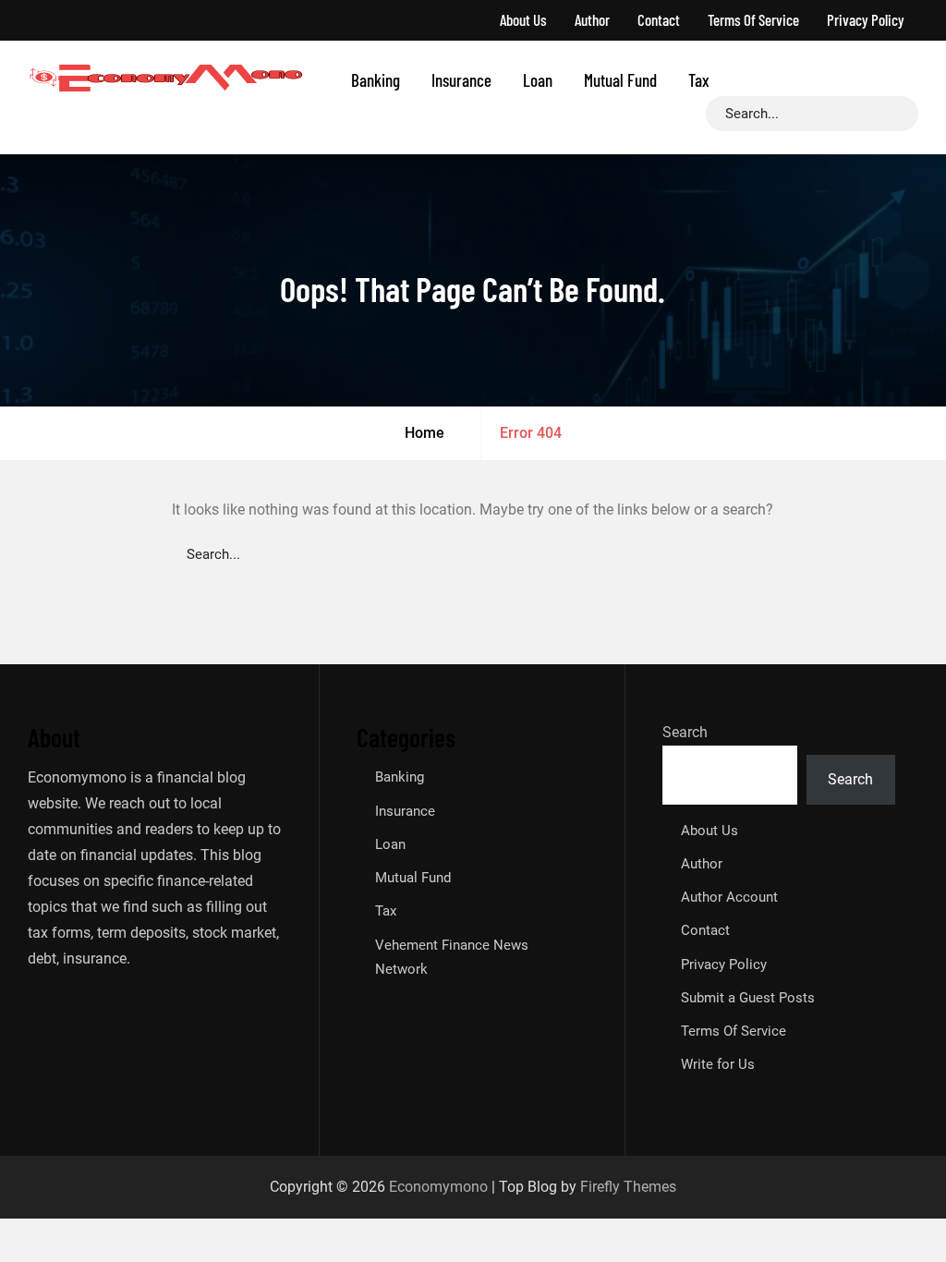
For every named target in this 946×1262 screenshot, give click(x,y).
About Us (523, 19)
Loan (537, 80)
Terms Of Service (753, 19)
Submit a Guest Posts (748, 997)
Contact (658, 19)
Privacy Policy (865, 19)
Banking (375, 80)
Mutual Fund (620, 80)
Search (685, 732)
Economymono (438, 1186)
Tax (699, 80)
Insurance (461, 80)
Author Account (729, 897)
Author (592, 19)
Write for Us (718, 1064)
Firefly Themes (628, 1186)
